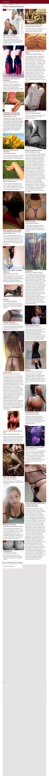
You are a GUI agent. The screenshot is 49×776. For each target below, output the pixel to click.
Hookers (5, 4)
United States (11, 4)
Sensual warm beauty (32, 412)
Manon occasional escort (33, 150)
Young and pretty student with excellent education (35, 504)
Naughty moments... (9, 322)
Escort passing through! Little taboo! (34, 51)
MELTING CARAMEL (9, 35)
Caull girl (6, 299)
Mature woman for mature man (13, 180)
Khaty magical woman (32, 325)
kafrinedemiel (7, 551)
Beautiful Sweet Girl (9, 524)
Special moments (30, 111)
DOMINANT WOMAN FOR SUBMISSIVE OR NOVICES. (11, 113)
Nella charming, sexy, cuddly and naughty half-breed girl (12, 230)
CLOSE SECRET (6, 1)
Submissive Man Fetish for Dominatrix (11, 79)
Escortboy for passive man (33, 25)
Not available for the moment (34, 447)
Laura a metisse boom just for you (12, 431)
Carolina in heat (30, 221)
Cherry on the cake (9, 477)
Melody (27, 370)
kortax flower (7, 372)
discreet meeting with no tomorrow (11, 150)
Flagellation (29, 271)
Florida (16, 4)
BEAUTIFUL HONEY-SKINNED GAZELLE (12, 271)
